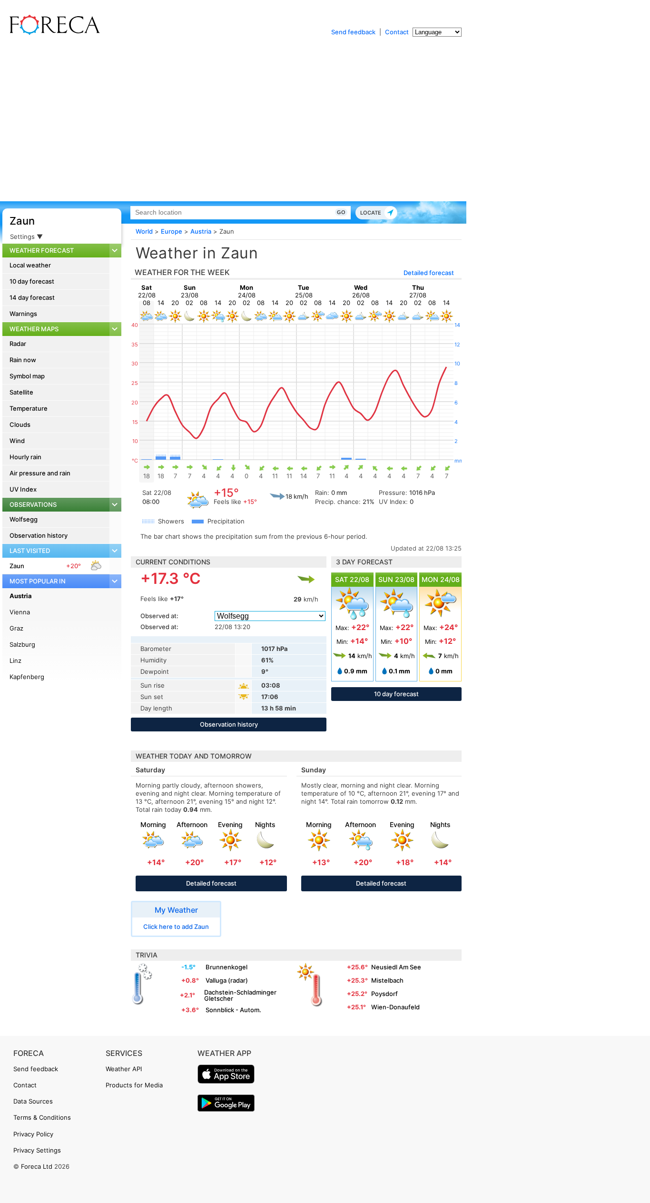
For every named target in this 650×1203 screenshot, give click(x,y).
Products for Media (134, 1085)
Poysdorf (384, 993)
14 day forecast (32, 297)
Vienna (20, 612)
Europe (171, 231)
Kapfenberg (27, 676)
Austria (21, 596)
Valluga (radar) (227, 980)
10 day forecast (32, 281)
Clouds (20, 424)
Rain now (23, 360)
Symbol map (27, 376)
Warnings (23, 313)
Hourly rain (25, 457)
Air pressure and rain (40, 473)
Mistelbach (387, 980)
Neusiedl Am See (396, 967)
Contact (397, 32)
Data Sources (33, 1101)
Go (341, 212)
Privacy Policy (33, 1134)
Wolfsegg (24, 519)
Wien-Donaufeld (395, 1007)
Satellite (21, 392)
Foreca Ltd (36, 1166)
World (144, 231)
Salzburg (22, 644)
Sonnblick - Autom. (233, 1010)
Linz (15, 660)
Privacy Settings (37, 1150)
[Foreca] (52, 33)
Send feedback (353, 32)
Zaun (22, 221)
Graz (16, 628)
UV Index (23, 489)
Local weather (30, 265)
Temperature (29, 408)
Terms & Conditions (42, 1117)
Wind (17, 440)
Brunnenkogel (226, 967)
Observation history (39, 535)
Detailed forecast (429, 272)
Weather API (124, 1069)
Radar (18, 343)
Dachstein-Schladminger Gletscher (240, 995)
